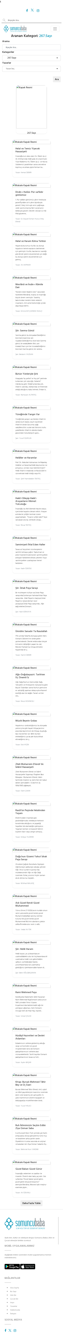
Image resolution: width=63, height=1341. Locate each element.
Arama (5, 41)
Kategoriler (8, 52)
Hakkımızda (15, 1310)
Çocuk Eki (14, 1299)
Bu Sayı (13, 1291)
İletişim (13, 1313)
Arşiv (12, 1302)
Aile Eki (13, 1295)
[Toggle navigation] (55, 29)
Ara (57, 79)
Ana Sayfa (14, 1287)
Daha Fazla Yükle (31, 1203)
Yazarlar (6, 63)
